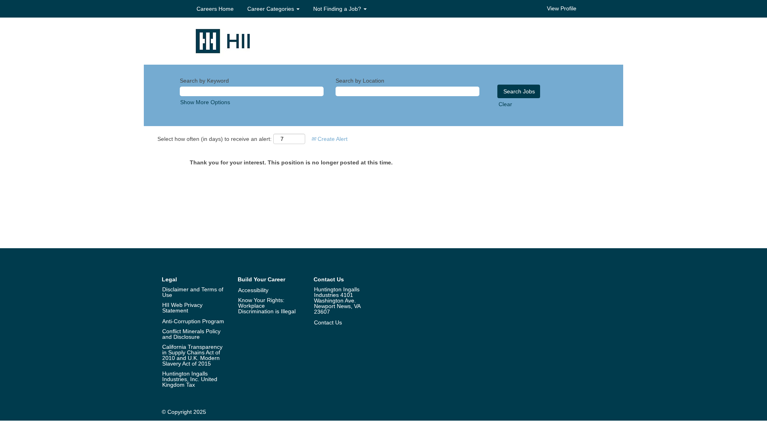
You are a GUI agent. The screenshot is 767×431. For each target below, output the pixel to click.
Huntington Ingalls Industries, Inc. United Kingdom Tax (189, 379)
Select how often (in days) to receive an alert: (214, 139)
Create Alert (332, 139)
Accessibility (253, 290)
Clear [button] (505, 104)
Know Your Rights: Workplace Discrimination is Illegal (267, 305)
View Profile (561, 8)
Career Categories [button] (271, 9)
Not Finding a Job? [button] (338, 9)
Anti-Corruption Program (193, 321)
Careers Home (215, 9)
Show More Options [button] (205, 102)
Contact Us (328, 322)
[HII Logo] (223, 40)
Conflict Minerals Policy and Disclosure (191, 334)
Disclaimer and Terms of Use (192, 292)
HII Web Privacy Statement (182, 308)
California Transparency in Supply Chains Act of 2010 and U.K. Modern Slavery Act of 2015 (192, 355)
